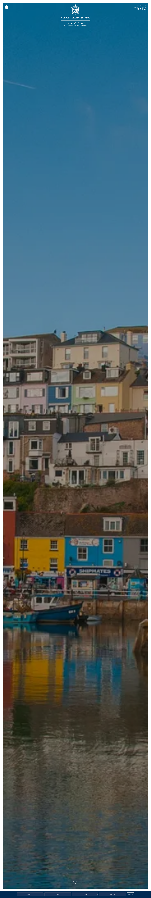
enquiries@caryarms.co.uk (140, 7)
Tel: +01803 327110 (141, 5)
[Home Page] (75, 15)
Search (130, 894)
